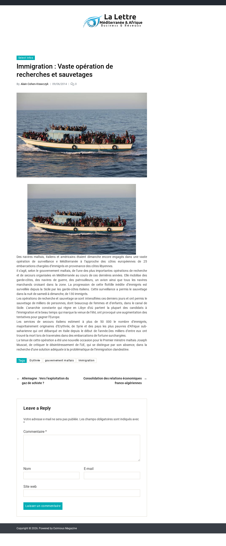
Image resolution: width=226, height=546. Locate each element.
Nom (27, 469)
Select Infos (25, 57)
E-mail (89, 469)
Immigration (86, 360)
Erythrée (35, 360)
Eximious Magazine (65, 528)
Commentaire (35, 432)
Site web (30, 486)
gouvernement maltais (59, 360)
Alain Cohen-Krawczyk (35, 84)
